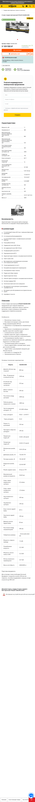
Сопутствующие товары (14, 799)
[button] (17, 39)
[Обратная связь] (31, 796)
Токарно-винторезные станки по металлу (14, 10)
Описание (4, 799)
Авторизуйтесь (6, 60)
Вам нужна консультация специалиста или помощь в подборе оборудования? (17, 2)
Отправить (17, 115)
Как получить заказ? (28, 799)
